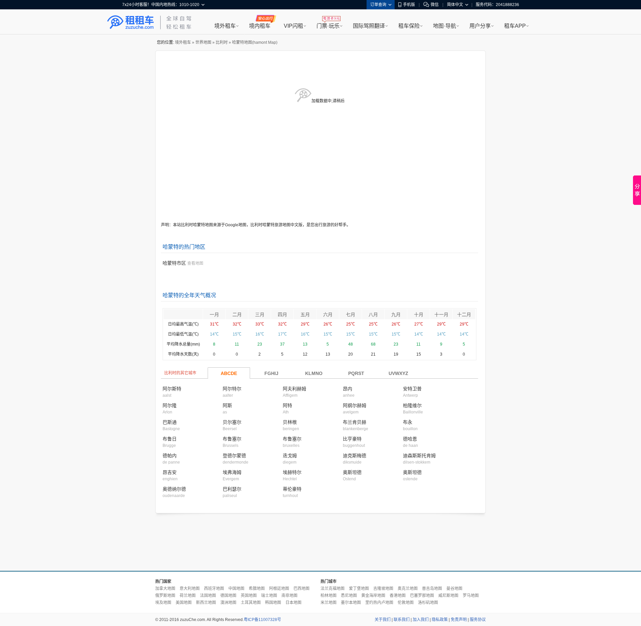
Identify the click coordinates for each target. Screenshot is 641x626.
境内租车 (259, 26)
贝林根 (290, 422)
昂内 (347, 388)
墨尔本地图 (351, 602)
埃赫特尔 (292, 472)
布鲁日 (170, 439)
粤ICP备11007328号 (262, 619)
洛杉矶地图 (428, 602)
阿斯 (227, 405)
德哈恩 (410, 439)
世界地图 (203, 42)
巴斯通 (170, 422)
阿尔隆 (170, 405)
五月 (305, 314)
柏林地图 (328, 595)
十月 (418, 314)
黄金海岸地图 (373, 595)
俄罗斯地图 (165, 595)
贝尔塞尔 (232, 422)
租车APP (515, 26)
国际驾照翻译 (369, 26)
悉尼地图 (349, 595)
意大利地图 (190, 588)
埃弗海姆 (232, 472)
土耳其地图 (251, 602)
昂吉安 (170, 472)
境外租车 (225, 26)
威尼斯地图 (448, 595)
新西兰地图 (206, 602)
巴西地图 (301, 588)
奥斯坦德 (352, 472)
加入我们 (421, 619)
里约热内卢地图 (379, 602)
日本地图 (293, 602)
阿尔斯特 (172, 388)
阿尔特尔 (232, 388)
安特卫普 (412, 388)
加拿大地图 (165, 588)
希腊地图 (257, 588)
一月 (214, 314)
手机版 (409, 4)
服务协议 (478, 619)
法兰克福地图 (332, 588)
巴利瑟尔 (232, 489)
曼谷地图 (454, 588)
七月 (350, 314)
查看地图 (195, 263)
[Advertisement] (320, 542)
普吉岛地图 (432, 588)
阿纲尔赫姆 (354, 405)
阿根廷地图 (279, 588)
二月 (237, 314)
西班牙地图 (214, 588)
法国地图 (208, 595)
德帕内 (170, 455)
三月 (259, 314)
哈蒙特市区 (174, 263)
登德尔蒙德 (234, 455)
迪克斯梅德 (354, 455)
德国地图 (228, 595)
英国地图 (249, 595)
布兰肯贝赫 (354, 422)
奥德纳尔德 (174, 489)
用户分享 (480, 26)
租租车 (130, 22)
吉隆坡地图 (383, 588)
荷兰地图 (188, 595)
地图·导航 (444, 26)
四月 (282, 314)
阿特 (287, 405)
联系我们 (402, 619)
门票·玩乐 (328, 26)
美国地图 (184, 602)
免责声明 (459, 619)
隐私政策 (440, 619)
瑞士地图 (269, 595)
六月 (328, 314)
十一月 (441, 314)
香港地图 (398, 595)
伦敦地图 (406, 602)
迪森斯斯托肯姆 (419, 455)
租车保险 (409, 26)
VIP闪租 (293, 26)
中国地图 (236, 588)
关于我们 (383, 619)
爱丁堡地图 (359, 588)
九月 (396, 314)
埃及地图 (163, 602)
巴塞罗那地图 (422, 595)
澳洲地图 (228, 602)
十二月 (464, 314)
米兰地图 (328, 602)
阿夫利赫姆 (294, 388)
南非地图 (289, 595)
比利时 (222, 42)
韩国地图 (273, 602)
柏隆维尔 (412, 405)
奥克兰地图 (408, 588)
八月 (373, 314)
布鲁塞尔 (232, 439)
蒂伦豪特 (292, 489)
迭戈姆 (290, 455)
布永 (407, 422)
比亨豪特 (352, 439)
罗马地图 (471, 595)
